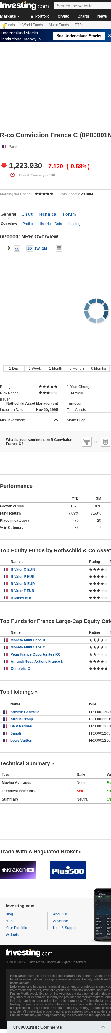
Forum (69, 214)
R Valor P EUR (23, 577)
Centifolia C (20, 669)
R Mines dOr (21, 598)
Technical (47, 214)
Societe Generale (24, 712)
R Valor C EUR (23, 569)
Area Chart (17, 248)
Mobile (11, 921)
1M (44, 248)
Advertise (60, 921)
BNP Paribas (21, 726)
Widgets (12, 935)
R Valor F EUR (22, 591)
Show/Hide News (59, 248)
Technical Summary (25, 763)
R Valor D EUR (23, 584)
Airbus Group (21, 719)
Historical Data (50, 224)
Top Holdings (17, 692)
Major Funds (59, 25)
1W (37, 248)
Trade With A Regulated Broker (39, 852)
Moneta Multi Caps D (28, 640)
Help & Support (65, 928)
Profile (27, 224)
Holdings (75, 224)
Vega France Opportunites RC (36, 654)
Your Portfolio (16, 928)
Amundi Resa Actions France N (37, 661)
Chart (27, 214)
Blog (9, 914)
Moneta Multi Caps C (28, 647)
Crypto (63, 16)
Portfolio (41, 16)
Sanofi (15, 733)
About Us (60, 914)
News (102, 16)
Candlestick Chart (8, 248)
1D (29, 248)
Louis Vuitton (21, 740)
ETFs (79, 25)
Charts (83, 16)
